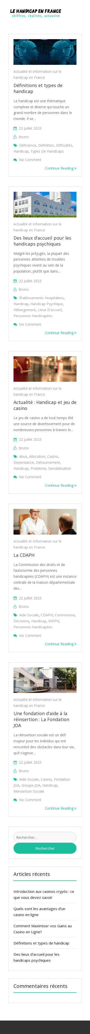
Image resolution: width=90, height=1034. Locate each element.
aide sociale (29, 615)
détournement (48, 462)
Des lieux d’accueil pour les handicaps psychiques (42, 241)
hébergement (25, 309)
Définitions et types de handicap (41, 942)
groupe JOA (31, 785)
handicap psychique (46, 303)
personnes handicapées (33, 315)
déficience (27, 145)
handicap (21, 151)
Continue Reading (59, 168)
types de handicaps (47, 151)
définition (46, 145)
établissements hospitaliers (41, 297)
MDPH (53, 621)
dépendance (24, 462)
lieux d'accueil (50, 309)
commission (65, 615)
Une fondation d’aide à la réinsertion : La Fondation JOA (41, 719)
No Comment (30, 159)
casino (52, 456)
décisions (21, 621)
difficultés (64, 145)
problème (38, 468)
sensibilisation (59, 468)
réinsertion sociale (29, 791)
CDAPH (47, 615)
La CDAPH (24, 555)
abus (23, 456)
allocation (37, 456)
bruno (24, 136)
